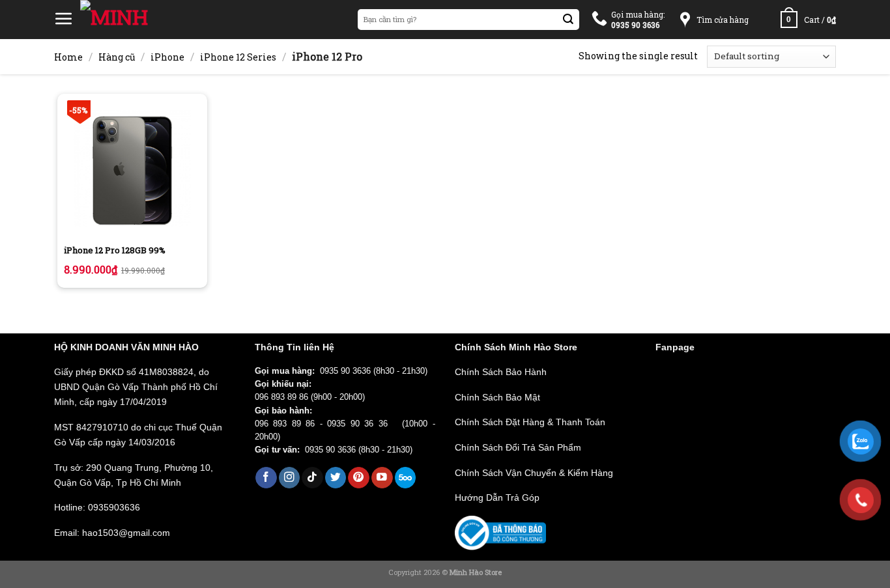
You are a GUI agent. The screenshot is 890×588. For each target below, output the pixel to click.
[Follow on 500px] (405, 477)
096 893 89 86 (281, 397)
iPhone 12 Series (238, 57)
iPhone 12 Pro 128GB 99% (114, 250)
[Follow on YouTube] (382, 477)
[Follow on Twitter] (336, 477)
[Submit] (568, 20)
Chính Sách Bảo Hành (501, 372)
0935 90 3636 (345, 371)
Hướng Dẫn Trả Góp (497, 497)
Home (68, 57)
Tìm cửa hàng (722, 19)
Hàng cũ (117, 57)
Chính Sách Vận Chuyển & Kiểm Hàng (534, 473)
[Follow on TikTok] (312, 477)
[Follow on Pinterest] (358, 477)
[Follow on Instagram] (289, 477)
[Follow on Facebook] (266, 477)
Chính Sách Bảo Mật (497, 397)
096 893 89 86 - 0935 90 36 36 (326, 423)
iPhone (167, 57)
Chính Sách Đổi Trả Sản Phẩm (518, 447)
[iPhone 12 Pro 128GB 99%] (132, 168)
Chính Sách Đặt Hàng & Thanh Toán (530, 422)
